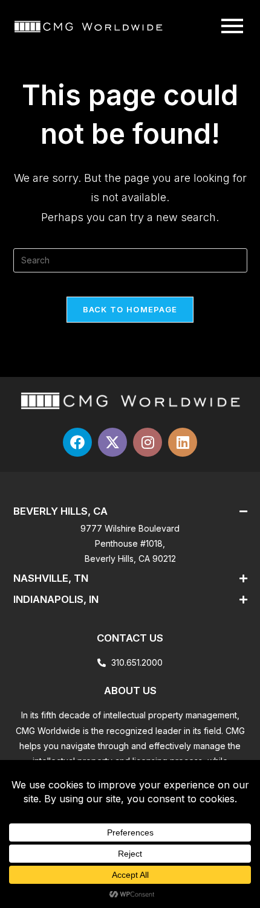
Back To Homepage (130, 309)
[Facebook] (77, 442)
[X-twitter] (112, 442)
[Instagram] (147, 442)
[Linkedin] (182, 442)
